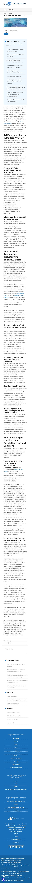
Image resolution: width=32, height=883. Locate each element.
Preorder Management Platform (16, 801)
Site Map (19, 875)
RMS (16, 744)
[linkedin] (16, 846)
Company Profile (16, 839)
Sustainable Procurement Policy (11, 869)
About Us (16, 842)
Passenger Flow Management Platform (16, 789)
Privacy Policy (5, 880)
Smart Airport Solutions (13, 712)
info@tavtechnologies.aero (17, 827)
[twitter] (13, 846)
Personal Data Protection (8, 875)
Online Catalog (16, 873)
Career (16, 836)
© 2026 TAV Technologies (16, 880)
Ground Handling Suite (16, 767)
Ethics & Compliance (23, 871)
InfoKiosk (16, 810)
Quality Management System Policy (11, 860)
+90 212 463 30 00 (18, 829)
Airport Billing (16, 764)
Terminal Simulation (16, 759)
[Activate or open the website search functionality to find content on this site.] (5, 4)
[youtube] (22, 846)
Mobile (16, 804)
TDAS (16, 787)
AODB (16, 741)
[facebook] (10, 846)
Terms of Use (6, 873)
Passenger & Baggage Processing (16, 700)
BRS (16, 784)
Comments (14, 30)
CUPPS (16, 781)
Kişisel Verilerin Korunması (8, 878)
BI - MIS (16, 761)
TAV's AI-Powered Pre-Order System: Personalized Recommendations (15, 94)
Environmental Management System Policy (13, 858)
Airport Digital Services (13, 703)
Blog (10, 13)
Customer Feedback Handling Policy (11, 862)
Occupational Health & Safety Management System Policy (16, 865)
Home (5, 13)
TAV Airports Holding (22, 878)
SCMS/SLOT (16, 753)
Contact (16, 833)
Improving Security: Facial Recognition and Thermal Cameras (14, 81)
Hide (24, 41)
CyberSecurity (10, 723)
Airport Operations (12, 696)
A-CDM (16, 756)
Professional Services (12, 719)
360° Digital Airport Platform (16, 807)
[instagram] (19, 846)
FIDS (16, 747)
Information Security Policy (8, 871)
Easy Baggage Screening (14, 76)
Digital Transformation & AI (14, 716)
